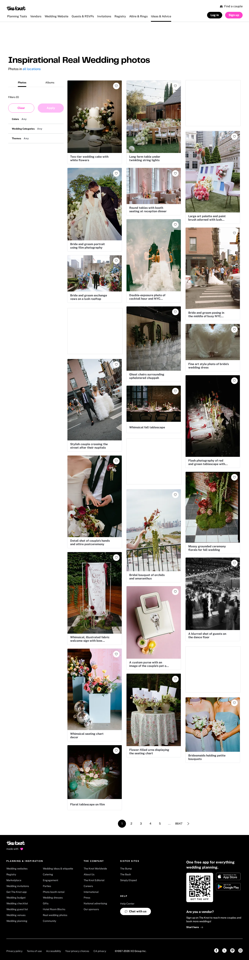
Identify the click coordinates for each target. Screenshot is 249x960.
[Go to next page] (188, 823)
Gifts (45, 903)
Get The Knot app (16, 891)
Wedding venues (16, 915)
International (91, 891)
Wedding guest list (17, 909)
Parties (47, 886)
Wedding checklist (17, 903)
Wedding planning (16, 920)
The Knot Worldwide (95, 868)
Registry (11, 874)
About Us (89, 874)
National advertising (95, 903)
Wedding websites (17, 868)
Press (87, 897)
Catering (48, 874)
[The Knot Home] (16, 8)
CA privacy (100, 951)
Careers (88, 886)
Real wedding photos (55, 915)
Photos (22, 82)
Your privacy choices (77, 951)
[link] (216, 950)
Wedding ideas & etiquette (58, 868)
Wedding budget (16, 897)
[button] (36, 119)
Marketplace (13, 880)
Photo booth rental (54, 891)
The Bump (126, 868)
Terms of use (34, 951)
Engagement (50, 880)
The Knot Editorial (94, 880)
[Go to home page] (16, 844)
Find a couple (233, 6)
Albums (49, 82)
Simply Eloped (128, 880)
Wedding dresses (53, 897)
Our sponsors (91, 909)
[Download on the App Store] (228, 876)
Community (49, 920)
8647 (178, 823)
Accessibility (53, 951)
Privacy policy (14, 951)
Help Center (127, 903)
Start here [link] (192, 927)
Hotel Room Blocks (54, 909)
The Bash (125, 874)
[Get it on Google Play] (228, 886)
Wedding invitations (17, 886)
